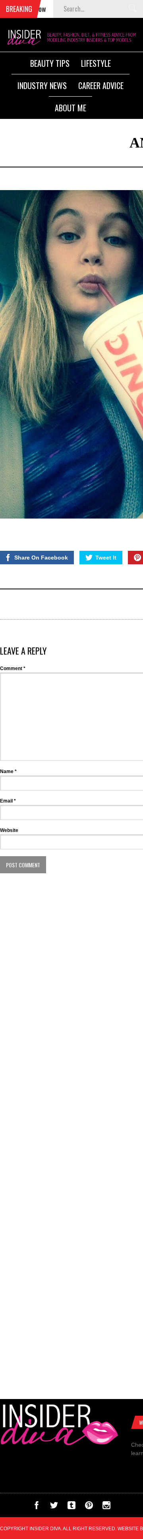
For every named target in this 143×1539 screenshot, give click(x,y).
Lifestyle (96, 63)
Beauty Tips (50, 63)
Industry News (42, 85)
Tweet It (105, 557)
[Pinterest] (89, 1507)
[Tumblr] (71, 1507)
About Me (70, 108)
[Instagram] (106, 1507)
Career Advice (101, 85)
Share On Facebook (41, 557)
